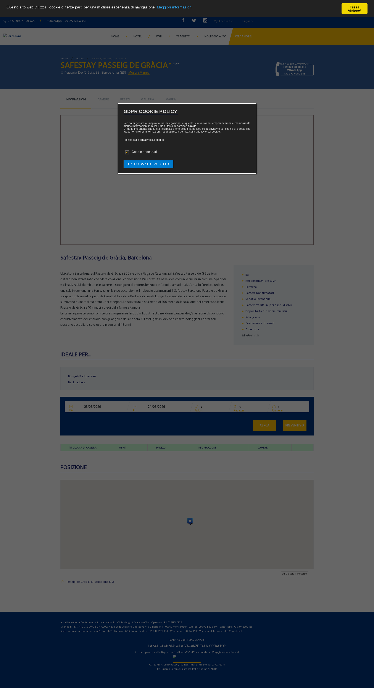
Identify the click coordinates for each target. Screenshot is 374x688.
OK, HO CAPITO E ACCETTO (148, 164)
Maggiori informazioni (174, 7)
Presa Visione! (354, 8)
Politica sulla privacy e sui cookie (144, 139)
